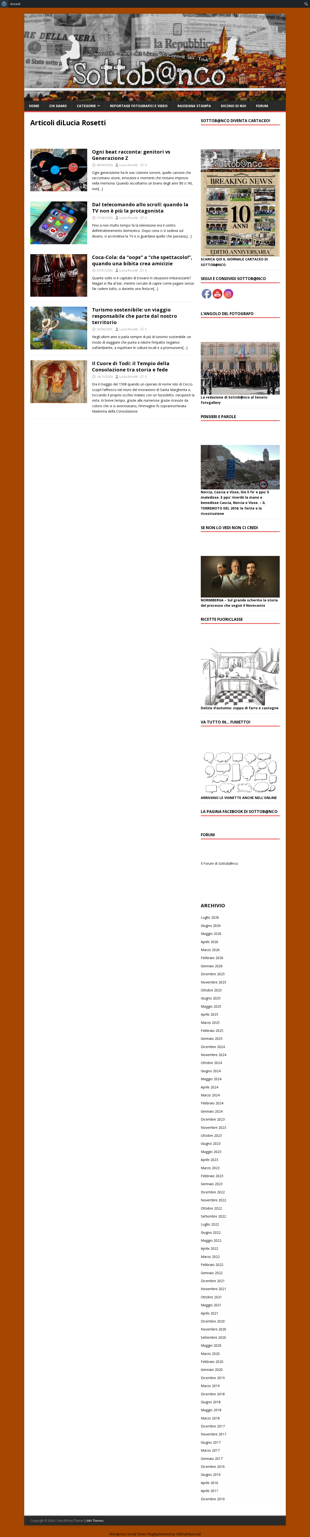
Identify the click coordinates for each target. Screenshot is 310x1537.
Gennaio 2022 (212, 1273)
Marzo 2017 (210, 1450)
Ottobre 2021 (211, 1297)
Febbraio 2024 (212, 1103)
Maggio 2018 (211, 1410)
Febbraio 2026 (212, 957)
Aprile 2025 (209, 1014)
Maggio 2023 (211, 1151)
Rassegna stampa (194, 105)
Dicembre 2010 (213, 1499)
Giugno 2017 (211, 1442)
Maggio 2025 (211, 1006)
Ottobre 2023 (211, 1135)
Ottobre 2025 (211, 990)
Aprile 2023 (209, 1159)
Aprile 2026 (209, 941)
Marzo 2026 (210, 949)
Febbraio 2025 (212, 1030)
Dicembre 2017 (213, 1426)
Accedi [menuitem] (15, 4)
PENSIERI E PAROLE (218, 416)
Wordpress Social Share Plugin (133, 1534)
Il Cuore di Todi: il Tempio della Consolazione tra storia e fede (131, 366)
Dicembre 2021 (213, 1280)
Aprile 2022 (209, 1248)
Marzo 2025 (210, 1022)
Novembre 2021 (213, 1288)
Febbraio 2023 (212, 1176)
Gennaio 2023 (212, 1184)
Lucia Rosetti (128, 165)
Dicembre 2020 (213, 1321)
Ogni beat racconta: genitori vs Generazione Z (131, 154)
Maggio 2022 (211, 1240)
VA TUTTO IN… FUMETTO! (225, 722)
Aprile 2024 (209, 1087)
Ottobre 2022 (211, 1208)
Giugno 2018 (211, 1402)
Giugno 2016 (211, 1474)
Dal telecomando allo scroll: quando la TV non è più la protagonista (140, 207)
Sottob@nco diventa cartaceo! (235, 120)
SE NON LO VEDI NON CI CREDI (229, 527)
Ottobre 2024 (211, 1062)
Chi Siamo (58, 105)
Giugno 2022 (211, 1232)
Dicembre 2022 (213, 1192)
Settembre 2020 (213, 1337)
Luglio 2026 (210, 917)
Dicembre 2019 (213, 1377)
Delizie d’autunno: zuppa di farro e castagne (240, 708)
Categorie (86, 105)
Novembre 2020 (213, 1329)
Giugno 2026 (211, 925)
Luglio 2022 (210, 1224)
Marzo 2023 (210, 1168)
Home (34, 105)
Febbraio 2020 (212, 1361)
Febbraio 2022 (212, 1264)
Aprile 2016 (209, 1482)
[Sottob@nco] (155, 98)
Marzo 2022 (210, 1256)
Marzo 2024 (210, 1095)
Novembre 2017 (213, 1434)
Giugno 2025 (211, 998)
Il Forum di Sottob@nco (219, 863)
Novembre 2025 (213, 982)
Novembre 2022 (213, 1200)
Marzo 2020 (210, 1353)
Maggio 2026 (211, 933)
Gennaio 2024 (212, 1111)
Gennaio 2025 (212, 1038)
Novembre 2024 (213, 1054)
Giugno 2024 (211, 1071)
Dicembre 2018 (213, 1394)
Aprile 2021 (209, 1313)
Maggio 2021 (211, 1305)
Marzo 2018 (210, 1418)
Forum (262, 105)
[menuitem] (4, 4)
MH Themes (95, 1521)
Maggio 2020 (211, 1345)
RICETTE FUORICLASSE (222, 619)
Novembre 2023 (213, 1127)
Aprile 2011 (209, 1490)
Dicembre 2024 (213, 1046)
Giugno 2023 (211, 1143)
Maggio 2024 (211, 1079)
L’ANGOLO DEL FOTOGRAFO (227, 313)
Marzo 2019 (210, 1385)
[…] (100, 188)
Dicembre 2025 (213, 974)
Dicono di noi (233, 105)
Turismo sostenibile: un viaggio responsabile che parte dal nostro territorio (134, 315)
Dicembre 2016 (213, 1466)
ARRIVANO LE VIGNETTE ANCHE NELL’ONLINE (239, 797)
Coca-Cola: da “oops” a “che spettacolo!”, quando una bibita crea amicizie (142, 260)
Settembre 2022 (213, 1216)
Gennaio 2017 (212, 1458)
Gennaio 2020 (212, 1369)
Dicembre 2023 (213, 1119)
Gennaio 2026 (212, 966)
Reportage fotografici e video (139, 105)
